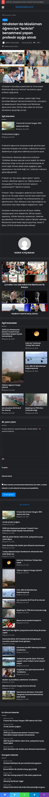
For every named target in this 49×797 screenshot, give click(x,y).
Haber (14, 15)
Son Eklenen (24, 504)
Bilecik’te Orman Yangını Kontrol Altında (19, 686)
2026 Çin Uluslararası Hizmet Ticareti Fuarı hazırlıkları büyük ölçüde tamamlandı (12, 332)
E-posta (5, 467)
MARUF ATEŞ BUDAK (12, 43)
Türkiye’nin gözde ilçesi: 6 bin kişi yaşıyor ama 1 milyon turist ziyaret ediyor (31, 661)
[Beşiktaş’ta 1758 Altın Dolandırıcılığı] (36, 400)
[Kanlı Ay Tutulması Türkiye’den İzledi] (36, 335)
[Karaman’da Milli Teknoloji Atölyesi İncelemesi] (8, 651)
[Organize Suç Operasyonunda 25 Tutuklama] (8, 672)
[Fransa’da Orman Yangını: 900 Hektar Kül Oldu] (8, 126)
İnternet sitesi (7, 476)
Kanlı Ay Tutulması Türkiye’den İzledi (33, 344)
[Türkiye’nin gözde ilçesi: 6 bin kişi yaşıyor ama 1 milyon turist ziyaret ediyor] (8, 661)
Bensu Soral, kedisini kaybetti (29, 620)
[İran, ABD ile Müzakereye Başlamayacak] (36, 358)
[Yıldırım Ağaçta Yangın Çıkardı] (13, 367)
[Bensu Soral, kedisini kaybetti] (8, 623)
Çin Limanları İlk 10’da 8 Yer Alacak (11, 409)
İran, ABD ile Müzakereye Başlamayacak (35, 367)
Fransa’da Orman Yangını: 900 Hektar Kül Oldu (29, 513)
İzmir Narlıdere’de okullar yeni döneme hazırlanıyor (23, 545)
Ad (3, 459)
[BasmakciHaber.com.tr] (24, 7)
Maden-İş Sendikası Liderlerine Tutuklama (19, 680)
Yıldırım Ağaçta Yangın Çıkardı (11, 386)
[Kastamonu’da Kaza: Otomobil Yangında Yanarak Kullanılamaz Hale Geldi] (8, 695)
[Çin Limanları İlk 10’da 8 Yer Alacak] (13, 400)
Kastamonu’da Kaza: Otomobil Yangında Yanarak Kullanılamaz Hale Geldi (30, 694)
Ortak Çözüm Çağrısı (10, 134)
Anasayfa (7, 15)
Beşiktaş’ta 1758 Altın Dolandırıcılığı (34, 409)
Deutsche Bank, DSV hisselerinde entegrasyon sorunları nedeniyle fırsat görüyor (21, 640)
